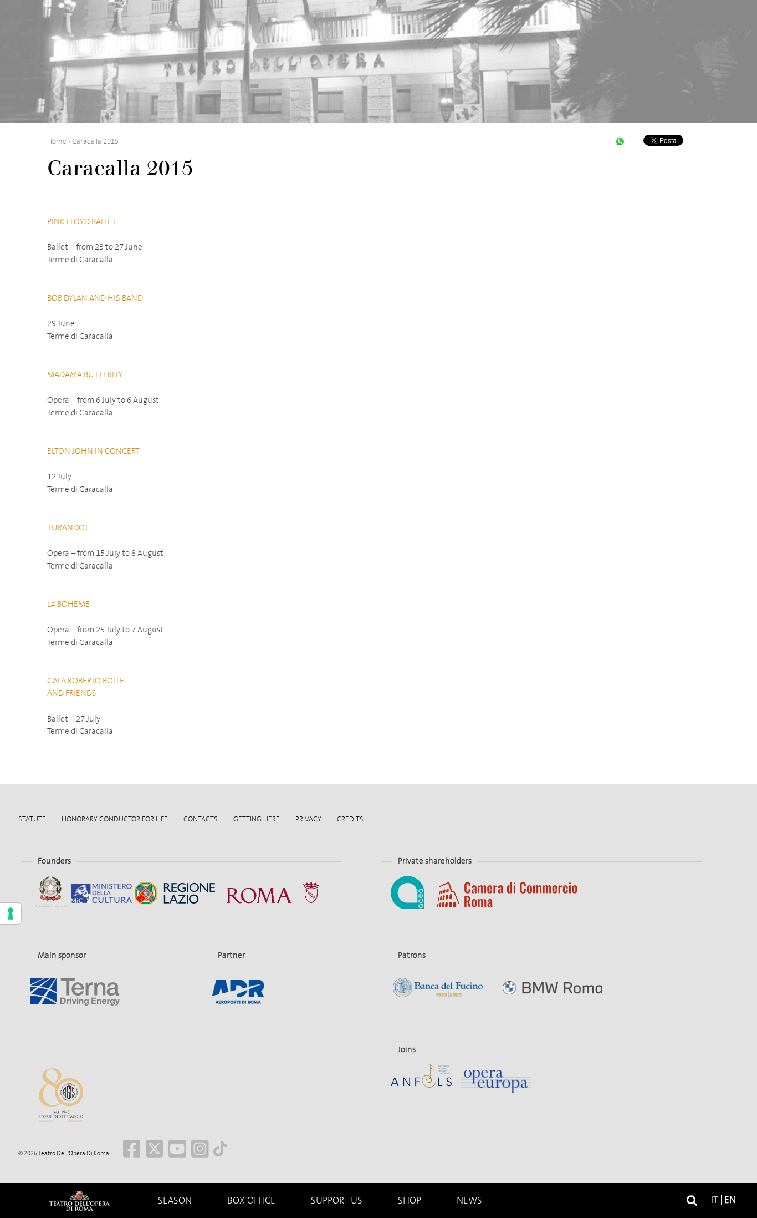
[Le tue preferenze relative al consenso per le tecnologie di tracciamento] (10, 913)
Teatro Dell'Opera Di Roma (73, 1153)
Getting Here (256, 819)
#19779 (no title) (79, 1200)
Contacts (200, 819)
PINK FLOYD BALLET (81, 221)
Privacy (308, 819)
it (714, 1200)
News (469, 1200)
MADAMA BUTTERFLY (85, 374)
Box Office (251, 1200)
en (730, 1200)
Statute (32, 819)
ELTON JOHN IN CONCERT (93, 450)
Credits (350, 819)
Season (175, 1200)
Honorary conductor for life (115, 819)
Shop (409, 1200)
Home (57, 141)
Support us (336, 1200)
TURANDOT (68, 527)
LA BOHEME (68, 604)
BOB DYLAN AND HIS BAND (95, 297)
